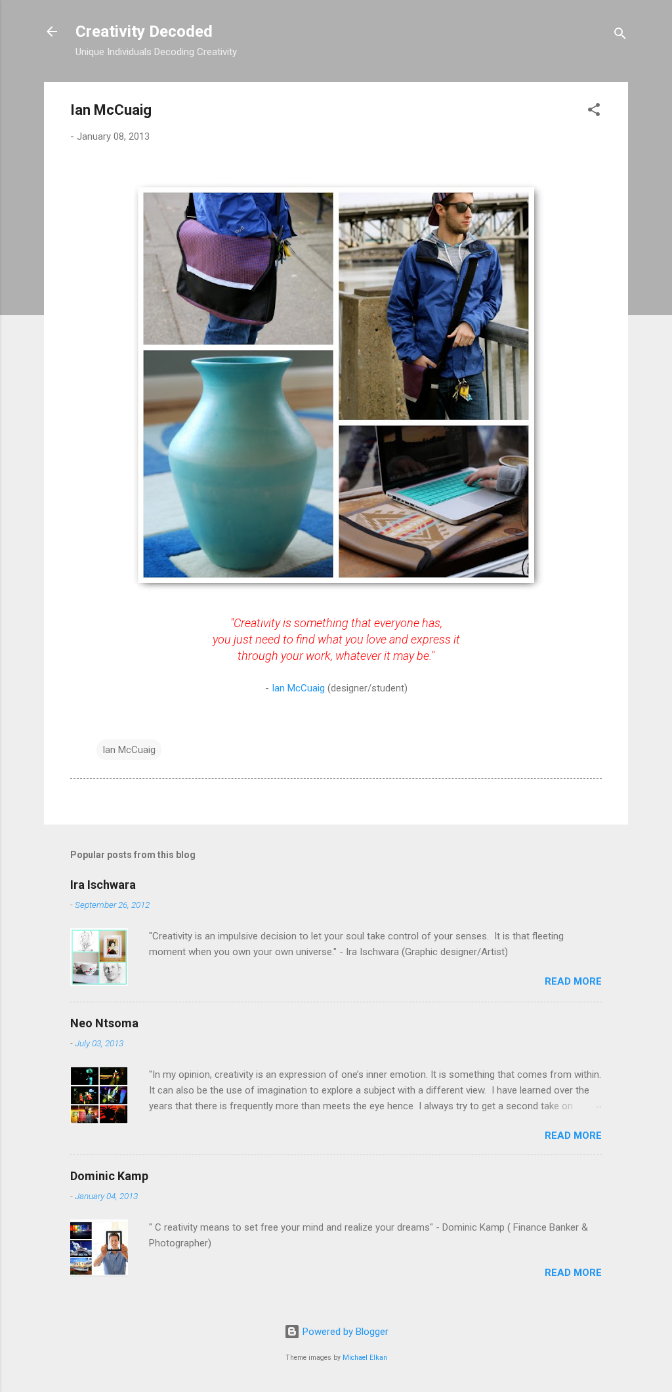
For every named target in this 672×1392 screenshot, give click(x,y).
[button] (594, 112)
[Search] (620, 36)
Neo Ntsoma (104, 1023)
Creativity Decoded (144, 31)
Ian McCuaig (298, 688)
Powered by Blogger (344, 1332)
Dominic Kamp (109, 1176)
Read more (573, 981)
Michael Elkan (365, 1357)
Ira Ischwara (103, 884)
